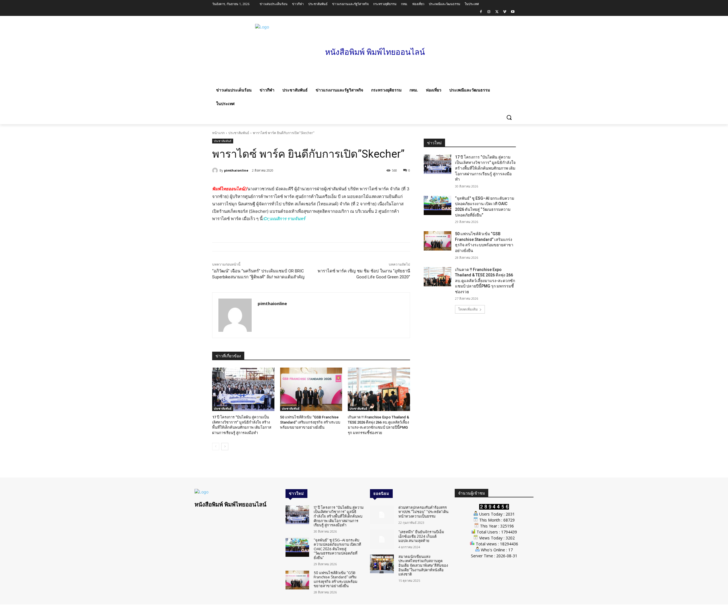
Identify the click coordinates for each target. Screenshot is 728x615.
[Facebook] (481, 12)
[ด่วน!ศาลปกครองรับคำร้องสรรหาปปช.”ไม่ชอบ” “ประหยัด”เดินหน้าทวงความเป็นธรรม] (382, 514)
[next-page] (224, 446)
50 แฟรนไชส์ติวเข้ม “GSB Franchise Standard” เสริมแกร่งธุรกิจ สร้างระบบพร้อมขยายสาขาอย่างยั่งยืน (310, 422)
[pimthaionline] (216, 170)
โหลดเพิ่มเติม (468, 309)
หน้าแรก (218, 132)
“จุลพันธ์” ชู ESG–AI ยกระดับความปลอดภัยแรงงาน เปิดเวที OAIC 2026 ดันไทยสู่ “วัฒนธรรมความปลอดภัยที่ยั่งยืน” (337, 549)
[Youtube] (512, 12)
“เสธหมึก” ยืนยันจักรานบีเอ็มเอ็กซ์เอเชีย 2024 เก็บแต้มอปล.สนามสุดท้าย (421, 536)
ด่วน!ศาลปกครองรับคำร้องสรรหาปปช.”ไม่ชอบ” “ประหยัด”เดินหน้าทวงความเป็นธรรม (423, 511)
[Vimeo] (504, 12)
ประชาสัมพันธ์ (238, 132)
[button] (509, 117)
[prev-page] (215, 446)
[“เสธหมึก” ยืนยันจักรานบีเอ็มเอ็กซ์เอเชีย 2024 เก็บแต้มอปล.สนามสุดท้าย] (382, 539)
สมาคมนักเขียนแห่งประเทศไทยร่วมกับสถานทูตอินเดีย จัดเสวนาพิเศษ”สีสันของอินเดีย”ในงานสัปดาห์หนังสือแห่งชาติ (423, 565)
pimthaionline (236, 170)
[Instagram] (489, 12)
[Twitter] (497, 12)
